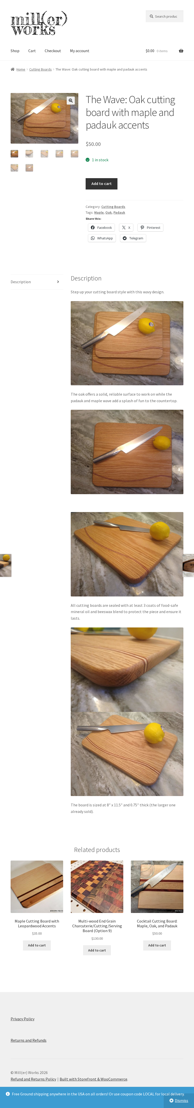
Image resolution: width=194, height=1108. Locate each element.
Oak (108, 212)
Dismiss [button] (181, 1100)
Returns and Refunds (28, 1040)
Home (20, 69)
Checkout (53, 50)
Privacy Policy (22, 1018)
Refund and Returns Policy (33, 1079)
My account (79, 50)
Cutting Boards (40, 69)
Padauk (119, 212)
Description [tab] (21, 281)
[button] (71, 101)
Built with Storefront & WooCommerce (93, 1079)
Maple (99, 212)
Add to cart (101, 183)
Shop (15, 50)
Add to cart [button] (37, 945)
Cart (32, 50)
